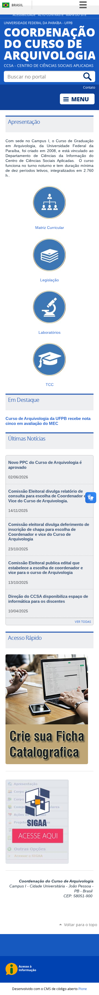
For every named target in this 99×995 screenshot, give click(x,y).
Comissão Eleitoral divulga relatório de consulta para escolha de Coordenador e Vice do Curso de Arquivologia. (47, 496)
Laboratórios (49, 332)
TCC (50, 384)
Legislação (49, 280)
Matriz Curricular (49, 227)
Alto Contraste (51, 15)
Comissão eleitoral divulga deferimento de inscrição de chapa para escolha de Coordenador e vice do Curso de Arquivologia (48, 531)
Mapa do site (76, 15)
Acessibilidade (24, 15)
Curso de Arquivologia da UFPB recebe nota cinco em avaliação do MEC (48, 421)
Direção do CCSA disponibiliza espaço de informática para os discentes (48, 599)
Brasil (17, 5)
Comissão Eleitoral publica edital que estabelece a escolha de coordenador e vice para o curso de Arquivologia (45, 568)
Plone (82, 988)
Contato (89, 87)
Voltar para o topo (80, 924)
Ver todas (83, 622)
